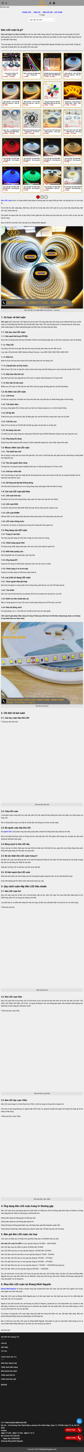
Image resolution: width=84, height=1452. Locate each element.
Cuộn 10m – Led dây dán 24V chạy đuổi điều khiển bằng (11, 130)
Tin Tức (4, 1351)
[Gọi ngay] (79, 1437)
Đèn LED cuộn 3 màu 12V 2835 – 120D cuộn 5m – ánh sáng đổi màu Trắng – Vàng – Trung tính (73, 131)
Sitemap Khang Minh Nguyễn (12, 1441)
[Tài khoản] (50, 3)
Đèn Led (37, 12)
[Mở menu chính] (3, 2)
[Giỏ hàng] (54, 3)
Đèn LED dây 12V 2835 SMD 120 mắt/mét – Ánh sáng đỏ (11, 159)
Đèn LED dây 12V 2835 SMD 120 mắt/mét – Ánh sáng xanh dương (11, 187)
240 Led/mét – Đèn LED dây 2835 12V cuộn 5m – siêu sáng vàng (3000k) (32, 102)
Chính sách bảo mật (8, 1379)
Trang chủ (26, 12)
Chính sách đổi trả (8, 1375)
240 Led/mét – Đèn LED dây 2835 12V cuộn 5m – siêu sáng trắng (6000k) (73, 74)
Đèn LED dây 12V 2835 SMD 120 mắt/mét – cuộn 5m (52, 187)
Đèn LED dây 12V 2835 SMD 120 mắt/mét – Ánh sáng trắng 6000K (32, 159)
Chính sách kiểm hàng (9, 1367)
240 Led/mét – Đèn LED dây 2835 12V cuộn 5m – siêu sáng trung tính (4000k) (11, 102)
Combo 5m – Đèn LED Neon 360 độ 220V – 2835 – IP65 (73, 102)
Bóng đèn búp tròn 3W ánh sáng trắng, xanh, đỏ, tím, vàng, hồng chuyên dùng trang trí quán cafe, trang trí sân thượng (52, 102)
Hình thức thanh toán (9, 1363)
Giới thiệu (4, 1347)
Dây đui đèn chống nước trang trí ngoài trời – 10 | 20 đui (31, 130)
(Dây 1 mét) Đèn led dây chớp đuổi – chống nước (31, 74)
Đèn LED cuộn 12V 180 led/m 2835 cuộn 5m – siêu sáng (52, 130)
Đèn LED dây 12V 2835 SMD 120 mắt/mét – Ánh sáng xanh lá (31, 187)
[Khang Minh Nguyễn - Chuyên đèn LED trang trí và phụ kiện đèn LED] (42, 3)
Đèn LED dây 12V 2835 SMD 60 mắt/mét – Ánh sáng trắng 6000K (73, 187)
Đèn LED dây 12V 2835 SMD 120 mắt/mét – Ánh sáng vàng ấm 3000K (72, 159)
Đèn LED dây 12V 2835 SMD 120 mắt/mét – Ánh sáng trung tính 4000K (52, 159)
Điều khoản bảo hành (9, 1371)
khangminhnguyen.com (48, 1449)
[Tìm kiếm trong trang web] (6, 3)
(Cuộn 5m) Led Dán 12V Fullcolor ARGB (11, 74)
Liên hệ (4, 1343)
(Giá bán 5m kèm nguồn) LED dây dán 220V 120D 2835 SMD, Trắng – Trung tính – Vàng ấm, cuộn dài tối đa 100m (52, 74)
